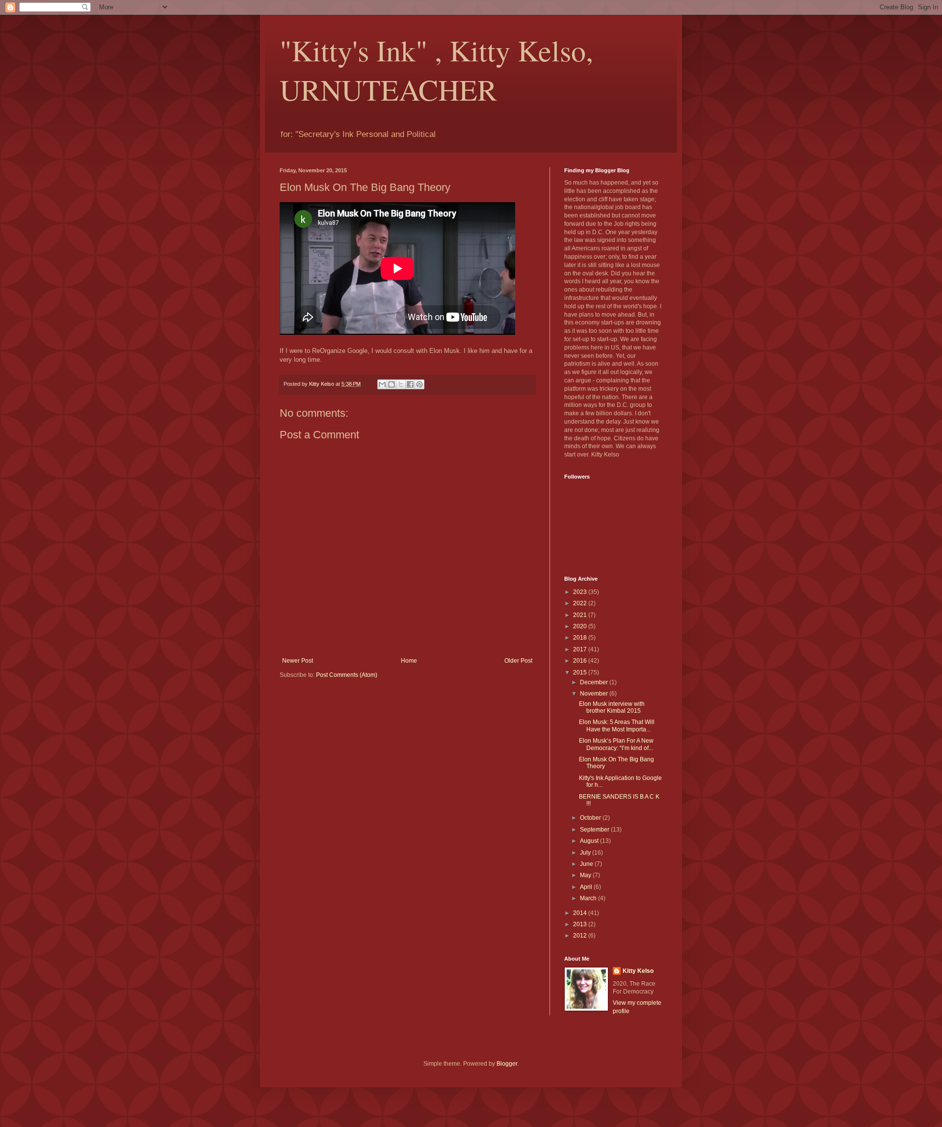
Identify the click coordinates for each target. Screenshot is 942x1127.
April (587, 887)
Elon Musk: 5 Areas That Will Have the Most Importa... (616, 725)
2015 (580, 672)
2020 (580, 626)
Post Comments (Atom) (346, 674)
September (595, 829)
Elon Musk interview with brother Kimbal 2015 (612, 707)
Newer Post (297, 660)
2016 (580, 660)
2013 (580, 924)
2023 (580, 592)
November (594, 693)
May (586, 875)
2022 (580, 603)
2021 (580, 615)
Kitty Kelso (638, 970)
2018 (580, 637)
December (594, 682)
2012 (580, 935)
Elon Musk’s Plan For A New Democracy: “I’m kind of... (616, 744)
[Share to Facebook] (410, 384)
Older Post (518, 660)
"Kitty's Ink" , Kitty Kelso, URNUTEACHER (436, 69)
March (589, 898)
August (590, 840)
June (587, 863)
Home (409, 660)
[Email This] (382, 384)
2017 (580, 649)
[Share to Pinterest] (419, 384)
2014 (580, 913)
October (591, 817)
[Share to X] (401, 384)
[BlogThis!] (391, 384)
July (586, 852)
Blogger (507, 1063)
